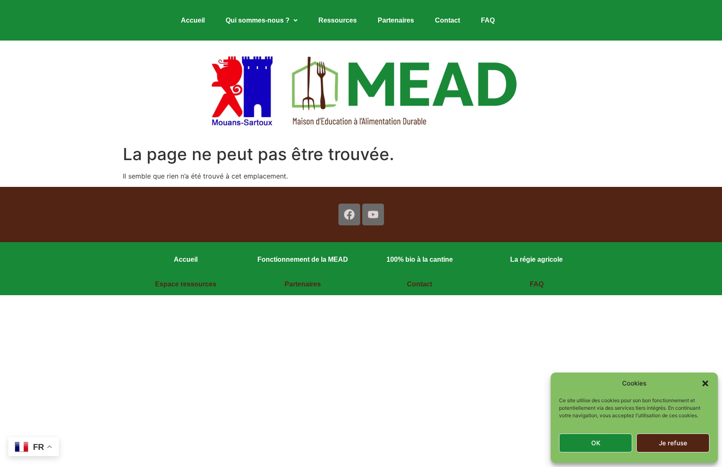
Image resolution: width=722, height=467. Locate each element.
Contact (447, 20)
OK (595, 443)
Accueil (193, 20)
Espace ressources (185, 284)
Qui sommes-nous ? (258, 20)
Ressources (337, 20)
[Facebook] (349, 214)
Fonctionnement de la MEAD (302, 259)
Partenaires (396, 20)
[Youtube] (373, 214)
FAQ (488, 20)
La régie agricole (536, 259)
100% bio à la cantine (419, 259)
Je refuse (673, 443)
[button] (705, 383)
